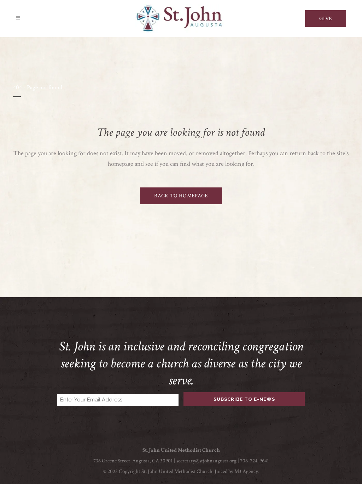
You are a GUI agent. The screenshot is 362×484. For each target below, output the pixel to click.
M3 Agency (246, 471)
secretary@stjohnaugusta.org (206, 460)
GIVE (325, 18)
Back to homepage (181, 195)
